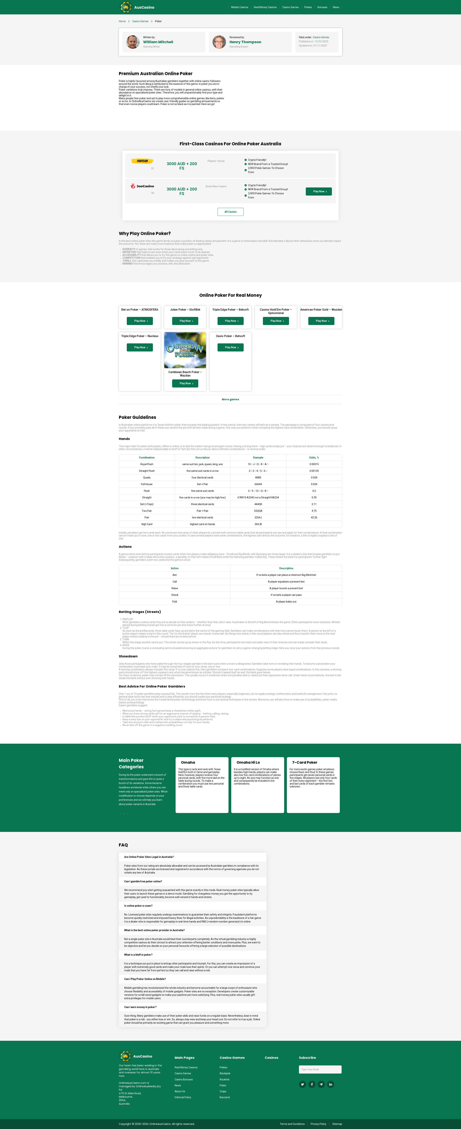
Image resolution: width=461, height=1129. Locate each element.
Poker (223, 1085)
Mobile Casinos (239, 7)
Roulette (224, 1079)
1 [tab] (120, 814)
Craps (223, 1091)
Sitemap (337, 1124)
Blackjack (225, 1073)
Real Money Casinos (265, 7)
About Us (180, 1091)
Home (122, 21)
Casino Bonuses (184, 1079)
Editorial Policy (183, 1097)
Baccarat (225, 1097)
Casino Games (290, 7)
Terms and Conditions (292, 1124)
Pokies (308, 7)
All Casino (231, 211)
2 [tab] (124, 814)
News (336, 7)
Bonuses (322, 7)
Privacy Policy (318, 1124)
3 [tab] (128, 814)
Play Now (318, 191)
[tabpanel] (202, 785)
